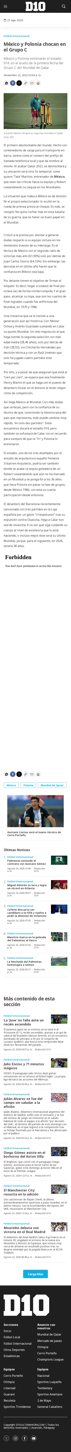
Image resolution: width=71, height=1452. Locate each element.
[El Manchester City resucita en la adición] (59, 1189)
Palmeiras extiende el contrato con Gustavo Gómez (26, 862)
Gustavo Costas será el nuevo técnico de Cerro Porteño (34, 834)
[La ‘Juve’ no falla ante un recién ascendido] (59, 1019)
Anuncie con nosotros (46, 1326)
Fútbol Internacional (16, 36)
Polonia (28, 785)
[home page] (35, 6)
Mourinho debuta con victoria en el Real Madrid (24, 1230)
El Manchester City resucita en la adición (21, 1192)
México (11, 785)
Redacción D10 (39, 870)
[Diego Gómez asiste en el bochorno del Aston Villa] (59, 1151)
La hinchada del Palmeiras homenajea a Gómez (24, 963)
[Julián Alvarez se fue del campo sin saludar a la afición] (59, 1097)
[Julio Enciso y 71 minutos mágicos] (59, 1063)
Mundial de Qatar (52, 785)
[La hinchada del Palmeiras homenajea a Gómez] (59, 961)
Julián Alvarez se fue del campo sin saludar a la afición (23, 1102)
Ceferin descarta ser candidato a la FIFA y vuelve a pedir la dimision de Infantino (26, 913)
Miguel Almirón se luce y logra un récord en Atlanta (27, 886)
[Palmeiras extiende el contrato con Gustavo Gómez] (59, 860)
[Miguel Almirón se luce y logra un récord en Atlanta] (59, 884)
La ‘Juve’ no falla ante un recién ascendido (24, 1022)
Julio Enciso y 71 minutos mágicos (24, 1066)
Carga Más (35, 1274)
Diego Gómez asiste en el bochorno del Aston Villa (24, 1154)
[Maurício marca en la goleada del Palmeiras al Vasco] (59, 936)
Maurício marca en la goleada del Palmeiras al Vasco (26, 938)
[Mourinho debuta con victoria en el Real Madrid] (59, 1227)
